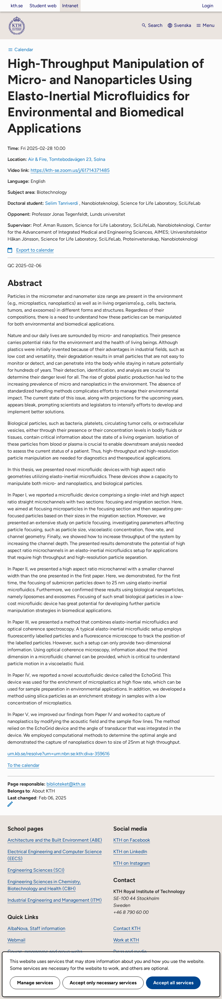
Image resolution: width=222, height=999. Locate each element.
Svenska (182, 25)
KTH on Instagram (131, 863)
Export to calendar (35, 250)
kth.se (17, 5)
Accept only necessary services (103, 982)
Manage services (35, 982)
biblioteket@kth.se (66, 784)
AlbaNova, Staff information (36, 928)
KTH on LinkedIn (130, 851)
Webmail (16, 940)
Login (207, 5)
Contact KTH (126, 928)
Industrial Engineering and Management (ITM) (55, 900)
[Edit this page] (10, 804)
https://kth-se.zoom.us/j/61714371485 (70, 170)
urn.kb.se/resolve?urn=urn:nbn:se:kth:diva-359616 (59, 753)
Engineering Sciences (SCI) (36, 870)
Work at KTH (126, 940)
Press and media (130, 951)
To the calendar (23, 765)
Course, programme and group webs (45, 951)
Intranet (70, 5)
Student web (42, 5)
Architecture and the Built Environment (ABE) (55, 840)
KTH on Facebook (131, 840)
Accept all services (173, 982)
